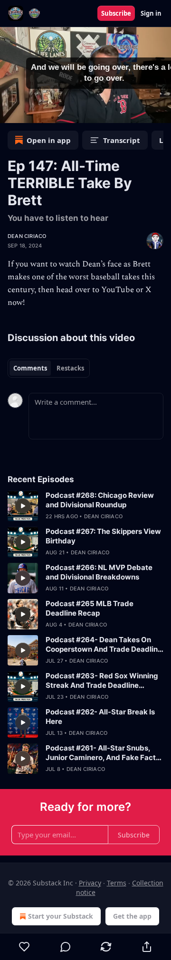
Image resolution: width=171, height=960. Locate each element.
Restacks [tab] (70, 368)
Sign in (151, 13)
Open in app (49, 140)
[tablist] (49, 368)
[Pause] (10, 112)
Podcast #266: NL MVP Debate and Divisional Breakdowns (99, 572)
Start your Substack (60, 916)
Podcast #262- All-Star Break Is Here (100, 716)
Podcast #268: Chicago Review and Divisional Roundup (100, 500)
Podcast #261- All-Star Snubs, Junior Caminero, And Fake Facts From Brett (103, 752)
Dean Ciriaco (27, 236)
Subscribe (116, 13)
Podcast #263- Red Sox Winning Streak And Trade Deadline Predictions (102, 680)
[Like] (24, 946)
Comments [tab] (30, 368)
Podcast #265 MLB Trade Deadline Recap (89, 608)
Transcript (121, 140)
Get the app (132, 916)
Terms (116, 882)
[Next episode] (31, 112)
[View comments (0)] (65, 946)
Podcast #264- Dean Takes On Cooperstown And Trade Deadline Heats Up (104, 644)
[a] (22, 505)
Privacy (90, 882)
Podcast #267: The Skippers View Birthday (103, 536)
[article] (85, 506)
